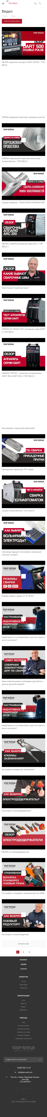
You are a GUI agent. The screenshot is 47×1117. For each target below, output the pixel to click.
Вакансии (23, 988)
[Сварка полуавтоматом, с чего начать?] (23, 491)
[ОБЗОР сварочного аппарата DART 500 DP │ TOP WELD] (23, 43)
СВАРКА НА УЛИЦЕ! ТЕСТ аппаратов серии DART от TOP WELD (23, 330)
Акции (23, 964)
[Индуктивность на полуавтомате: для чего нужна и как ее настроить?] (23, 618)
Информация (23, 996)
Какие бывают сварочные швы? (15, 288)
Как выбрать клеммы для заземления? (18, 770)
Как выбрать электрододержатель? (16, 811)
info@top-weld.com (25, 1072)
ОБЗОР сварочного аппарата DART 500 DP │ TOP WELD (23, 63)
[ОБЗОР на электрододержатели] (23, 833)
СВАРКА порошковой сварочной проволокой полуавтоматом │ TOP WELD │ (21, 159)
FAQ (23, 1022)
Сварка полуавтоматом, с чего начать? (18, 511)
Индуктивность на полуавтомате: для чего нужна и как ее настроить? (23, 638)
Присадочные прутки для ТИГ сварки (17, 469)
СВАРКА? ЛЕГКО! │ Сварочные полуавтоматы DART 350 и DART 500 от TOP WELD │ (22, 374)
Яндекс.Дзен (32, 1090)
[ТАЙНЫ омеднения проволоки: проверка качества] (23, 93)
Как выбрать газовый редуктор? (15, 934)
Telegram (20, 1090)
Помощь (23, 1018)
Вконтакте (14, 1090)
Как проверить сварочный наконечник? (18, 428)
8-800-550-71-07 (24, 1068)
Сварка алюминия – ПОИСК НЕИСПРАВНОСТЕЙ (23, 203)
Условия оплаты (23, 1026)
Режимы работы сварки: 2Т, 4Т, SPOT (18, 596)
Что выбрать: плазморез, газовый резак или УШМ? (23, 893)
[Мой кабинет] (44, 4)
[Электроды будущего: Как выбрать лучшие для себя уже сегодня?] (23, 533)
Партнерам (23, 985)
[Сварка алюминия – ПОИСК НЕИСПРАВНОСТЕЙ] (23, 183)
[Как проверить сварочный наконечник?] (23, 404)
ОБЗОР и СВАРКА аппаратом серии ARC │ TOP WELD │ (22, 245)
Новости (23, 1003)
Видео (23, 1007)
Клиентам (23, 977)
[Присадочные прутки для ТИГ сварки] (23, 450)
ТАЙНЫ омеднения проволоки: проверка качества (23, 117)
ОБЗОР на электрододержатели (15, 852)
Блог (23, 1000)
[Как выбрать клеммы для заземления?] (23, 750)
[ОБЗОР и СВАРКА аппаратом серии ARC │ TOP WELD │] (23, 225)
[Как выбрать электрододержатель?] (23, 792)
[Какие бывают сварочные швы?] (23, 269)
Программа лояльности (23, 1038)
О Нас (23, 981)
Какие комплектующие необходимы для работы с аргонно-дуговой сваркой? (22, 682)
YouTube (26, 1090)
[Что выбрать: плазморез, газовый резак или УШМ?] (23, 874)
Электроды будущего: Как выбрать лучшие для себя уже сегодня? (21, 553)
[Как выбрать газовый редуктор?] (23, 915)
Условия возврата (23, 1035)
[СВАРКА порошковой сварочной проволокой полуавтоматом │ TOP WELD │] (23, 139)
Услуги (23, 969)
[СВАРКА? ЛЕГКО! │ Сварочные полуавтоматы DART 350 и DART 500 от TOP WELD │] (23, 354)
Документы (23, 1010)
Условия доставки (23, 1029)
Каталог (23, 960)
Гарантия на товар (23, 1032)
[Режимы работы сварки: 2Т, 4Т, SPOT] (23, 577)
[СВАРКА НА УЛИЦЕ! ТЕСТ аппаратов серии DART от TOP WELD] (23, 310)
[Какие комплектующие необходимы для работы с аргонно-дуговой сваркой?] (23, 662)
